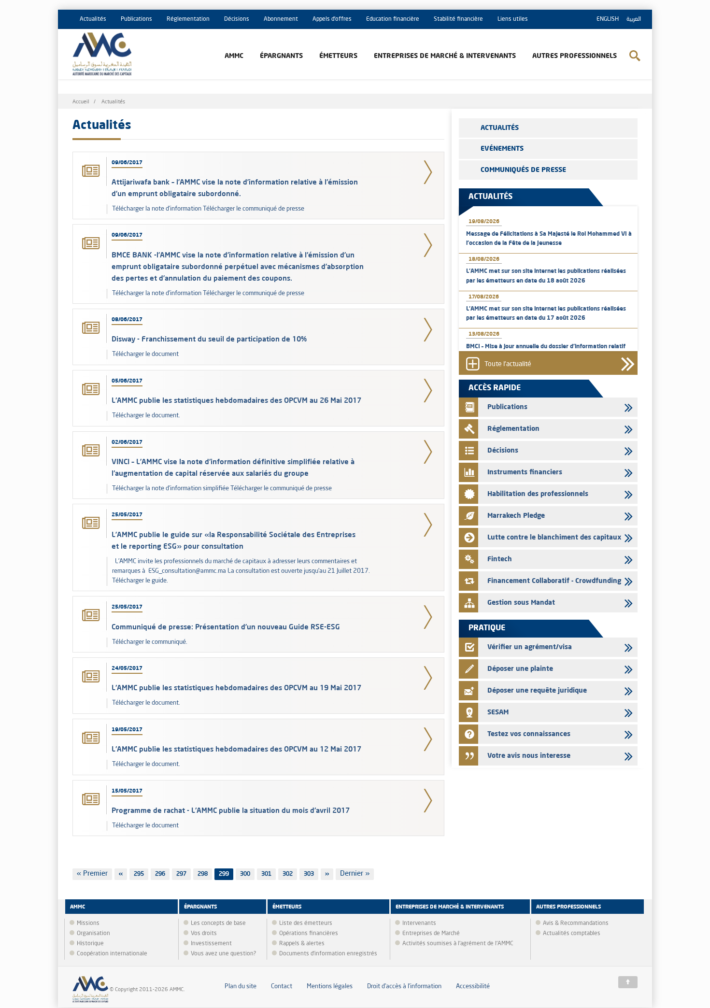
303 (310, 874)
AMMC (234, 56)
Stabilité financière (458, 19)
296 (161, 874)
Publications (136, 19)
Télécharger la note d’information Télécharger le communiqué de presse (208, 209)
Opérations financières (308, 934)
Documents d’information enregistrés (328, 954)
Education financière (392, 19)
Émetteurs (338, 56)
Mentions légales (330, 986)
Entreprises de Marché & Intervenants (445, 56)
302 (289, 874)
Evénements (502, 148)
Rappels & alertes (302, 944)
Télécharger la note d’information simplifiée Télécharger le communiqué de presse (222, 488)
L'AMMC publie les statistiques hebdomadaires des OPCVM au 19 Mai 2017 (236, 687)
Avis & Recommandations (576, 923)
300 (246, 874)
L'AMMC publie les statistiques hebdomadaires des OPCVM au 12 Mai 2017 (236, 748)
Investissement (211, 944)
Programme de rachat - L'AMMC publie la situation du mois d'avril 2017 (231, 810)
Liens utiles (512, 19)
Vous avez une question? (223, 954)
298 (204, 874)
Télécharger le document (145, 354)
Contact (281, 986)
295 (140, 874)
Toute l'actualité (507, 364)
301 (267, 874)
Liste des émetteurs (305, 923)
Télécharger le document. (146, 415)
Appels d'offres (332, 19)
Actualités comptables (571, 934)
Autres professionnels (574, 56)
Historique (90, 944)
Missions (88, 923)
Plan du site (240, 986)
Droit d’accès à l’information (404, 986)
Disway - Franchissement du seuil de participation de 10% (209, 338)
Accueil (80, 102)
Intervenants (419, 923)
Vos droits (204, 934)
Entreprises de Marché (431, 934)
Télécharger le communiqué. (149, 642)
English (607, 19)
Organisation (93, 934)
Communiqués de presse (523, 170)
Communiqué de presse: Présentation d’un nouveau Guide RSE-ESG (226, 626)
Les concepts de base (218, 923)
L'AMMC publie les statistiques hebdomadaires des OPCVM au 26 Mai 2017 (236, 400)
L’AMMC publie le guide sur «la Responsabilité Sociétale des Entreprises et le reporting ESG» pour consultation (233, 540)
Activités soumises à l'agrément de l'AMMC (457, 944)
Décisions (236, 19)
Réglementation (188, 19)
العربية (633, 19)
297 (182, 874)
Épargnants (281, 56)
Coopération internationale (112, 954)
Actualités (93, 19)
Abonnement (281, 19)
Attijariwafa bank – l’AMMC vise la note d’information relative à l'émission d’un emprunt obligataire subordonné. (235, 187)
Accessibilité (473, 986)
